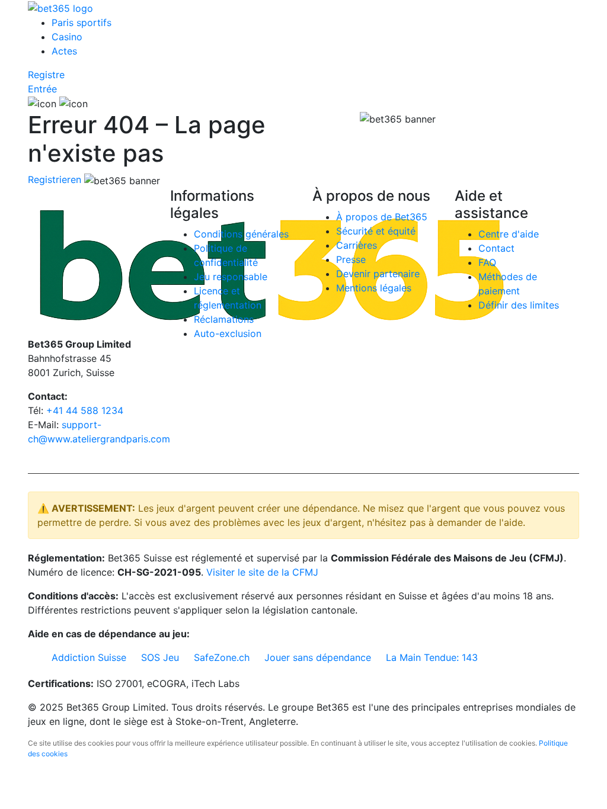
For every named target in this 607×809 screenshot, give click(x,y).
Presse (351, 259)
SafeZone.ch (222, 657)
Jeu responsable (230, 276)
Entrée (42, 89)
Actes (64, 51)
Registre (46, 75)
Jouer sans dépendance (317, 657)
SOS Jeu (160, 657)
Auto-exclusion (227, 333)
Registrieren (54, 179)
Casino (67, 37)
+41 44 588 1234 (84, 410)
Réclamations (224, 319)
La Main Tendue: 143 (432, 657)
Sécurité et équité (376, 231)
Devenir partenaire (378, 274)
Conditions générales (241, 234)
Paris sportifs (81, 22)
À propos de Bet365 (381, 217)
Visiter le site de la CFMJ (262, 572)
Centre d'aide (508, 234)
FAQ (487, 262)
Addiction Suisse (89, 657)
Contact (496, 248)
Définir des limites (518, 305)
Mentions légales (373, 288)
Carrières (356, 245)
